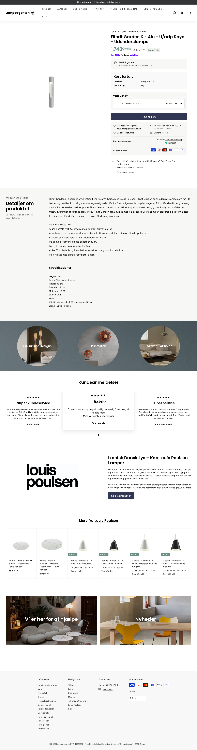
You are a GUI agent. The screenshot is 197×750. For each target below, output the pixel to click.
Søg (40, 689)
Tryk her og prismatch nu (129, 128)
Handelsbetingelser (47, 701)
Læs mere (186, 487)
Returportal (43, 725)
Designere (80, 9)
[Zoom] (51, 72)
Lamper (62, 9)
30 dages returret (125, 133)
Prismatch (42, 693)
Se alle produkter (121, 495)
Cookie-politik (44, 705)
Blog (45, 16)
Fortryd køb (43, 729)
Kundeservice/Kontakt (48, 685)
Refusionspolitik (45, 717)
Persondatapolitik (46, 709)
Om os (41, 697)
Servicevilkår (44, 713)
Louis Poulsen (154, 9)
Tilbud (46, 9)
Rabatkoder (43, 721)
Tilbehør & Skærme (124, 9)
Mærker (99, 9)
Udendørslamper (137, 32)
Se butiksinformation (126, 172)
